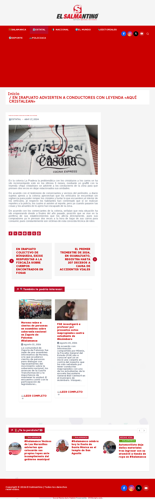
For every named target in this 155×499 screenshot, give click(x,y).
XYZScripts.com (95, 498)
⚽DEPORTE (16, 37)
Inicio (13, 93)
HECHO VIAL (126, 437)
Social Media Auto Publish (64, 498)
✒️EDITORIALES (107, 29)
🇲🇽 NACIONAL (60, 29)
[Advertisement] (77, 64)
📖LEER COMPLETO (34, 395)
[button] (139, 430)
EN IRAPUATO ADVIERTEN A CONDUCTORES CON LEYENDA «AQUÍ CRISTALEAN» (73, 99)
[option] (30, 448)
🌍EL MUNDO (83, 29)
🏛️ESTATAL (39, 29)
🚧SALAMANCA (17, 29)
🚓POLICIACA (37, 37)
